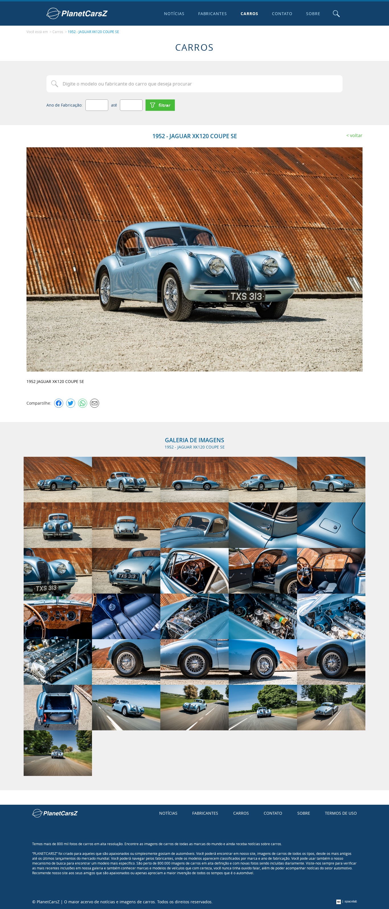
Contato (282, 13)
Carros (249, 13)
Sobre (313, 13)
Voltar (356, 135)
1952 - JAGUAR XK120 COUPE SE (93, 31)
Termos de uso (341, 813)
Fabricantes (212, 13)
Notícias (174, 13)
